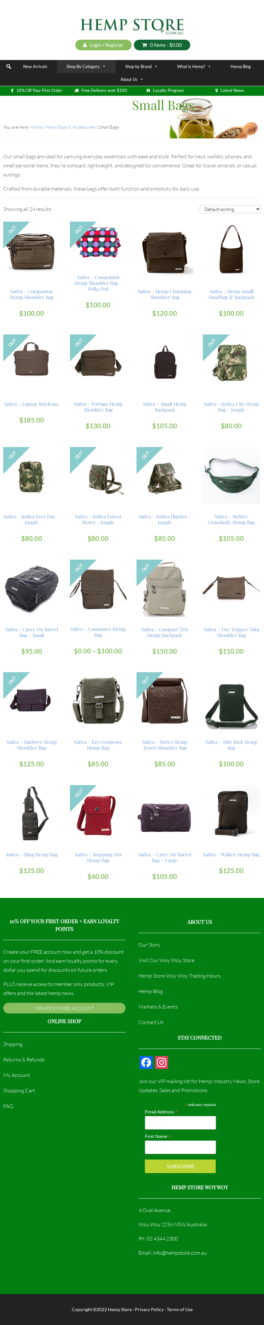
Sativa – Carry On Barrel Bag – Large (164, 857)
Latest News (232, 90)
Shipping (13, 1044)
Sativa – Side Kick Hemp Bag (231, 745)
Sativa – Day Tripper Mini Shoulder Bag (231, 632)
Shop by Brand (138, 66)
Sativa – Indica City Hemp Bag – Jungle (231, 407)
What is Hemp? (191, 66)
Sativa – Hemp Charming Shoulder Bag (165, 294)
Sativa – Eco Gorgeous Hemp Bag (98, 745)
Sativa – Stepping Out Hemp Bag (98, 857)
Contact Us (151, 1022)
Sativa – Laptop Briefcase (32, 404)
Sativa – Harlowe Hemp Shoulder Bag (31, 745)
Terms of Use (180, 1309)
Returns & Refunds (24, 1059)
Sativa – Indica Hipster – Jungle (164, 519)
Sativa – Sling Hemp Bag (32, 854)
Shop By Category (83, 66)
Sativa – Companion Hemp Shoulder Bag (31, 294)
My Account (16, 1075)
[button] (9, 66)
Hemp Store (120, 1309)
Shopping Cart (19, 1090)
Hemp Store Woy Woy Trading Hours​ (179, 975)
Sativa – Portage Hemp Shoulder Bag (98, 407)
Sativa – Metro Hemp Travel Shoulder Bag (164, 745)
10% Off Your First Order (39, 90)
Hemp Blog (241, 66)
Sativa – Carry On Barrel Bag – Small (31, 632)
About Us (128, 79)
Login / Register (106, 45)
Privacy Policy (149, 1309)
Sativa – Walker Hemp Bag (231, 854)
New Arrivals (35, 66)
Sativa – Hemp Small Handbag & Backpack (231, 294)
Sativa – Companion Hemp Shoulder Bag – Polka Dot (98, 283)
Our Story (149, 944)
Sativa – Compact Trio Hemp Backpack (164, 632)
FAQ (8, 1106)
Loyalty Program (168, 90)
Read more (98, 242)
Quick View (32, 262)
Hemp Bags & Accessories (70, 127)
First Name (158, 1136)
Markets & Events (158, 1006)
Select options (31, 245)
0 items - (166, 45)
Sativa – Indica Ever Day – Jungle (32, 519)
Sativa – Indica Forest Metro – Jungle (98, 519)
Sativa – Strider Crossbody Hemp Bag (231, 519)
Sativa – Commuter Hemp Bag (98, 632)
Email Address (161, 1112)
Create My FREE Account (64, 1008)
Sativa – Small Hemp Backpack (165, 407)
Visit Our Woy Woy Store (166, 960)
